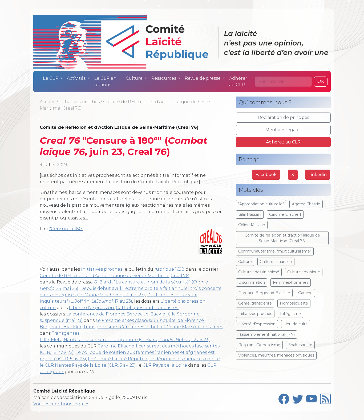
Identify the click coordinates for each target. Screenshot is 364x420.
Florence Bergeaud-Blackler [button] (264, 292)
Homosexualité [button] (294, 303)
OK (320, 81)
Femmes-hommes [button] (290, 282)
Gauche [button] (305, 292)
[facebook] (283, 397)
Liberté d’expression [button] (257, 324)
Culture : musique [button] (303, 272)
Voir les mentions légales (61, 403)
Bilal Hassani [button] (249, 214)
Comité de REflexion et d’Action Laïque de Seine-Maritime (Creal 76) (114, 275)
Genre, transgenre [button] (255, 303)
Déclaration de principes (283, 117)
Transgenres (65, 333)
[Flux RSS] (325, 397)
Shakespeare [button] (300, 344)
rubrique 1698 (169, 269)
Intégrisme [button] (290, 313)
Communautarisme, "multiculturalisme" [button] (274, 251)
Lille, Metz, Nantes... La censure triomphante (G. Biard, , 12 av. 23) (125, 339)
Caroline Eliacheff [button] (285, 214)
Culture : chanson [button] (276, 261)
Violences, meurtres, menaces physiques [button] (276, 355)
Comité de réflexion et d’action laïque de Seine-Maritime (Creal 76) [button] (282, 238)
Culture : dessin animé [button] (258, 272)
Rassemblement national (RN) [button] (266, 334)
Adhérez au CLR (283, 142)
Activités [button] (77, 78)
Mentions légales (283, 129)
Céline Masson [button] (251, 224)
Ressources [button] (164, 78)
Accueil (48, 101)
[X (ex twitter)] (297, 397)
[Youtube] (311, 397)
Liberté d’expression (91, 307)
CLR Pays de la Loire (165, 365)
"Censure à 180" (66, 228)
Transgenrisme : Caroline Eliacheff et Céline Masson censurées (153, 326)
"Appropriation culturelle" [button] (261, 204)
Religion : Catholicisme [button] (259, 344)
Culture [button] (135, 78)
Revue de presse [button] (203, 78)
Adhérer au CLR (238, 81)
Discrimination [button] (251, 282)
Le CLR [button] (51, 78)
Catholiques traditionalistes (147, 307)
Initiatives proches (79, 101)
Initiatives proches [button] (255, 313)
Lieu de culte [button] (296, 324)
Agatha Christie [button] (306, 204)
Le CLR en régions (105, 81)
